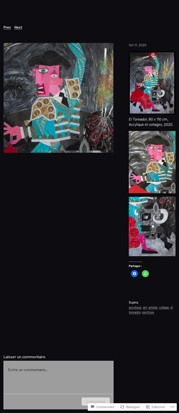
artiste (153, 307)
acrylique (135, 307)
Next (18, 27)
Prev (7, 27)
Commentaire (95, 401)
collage (164, 307)
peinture (148, 312)
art (145, 307)
